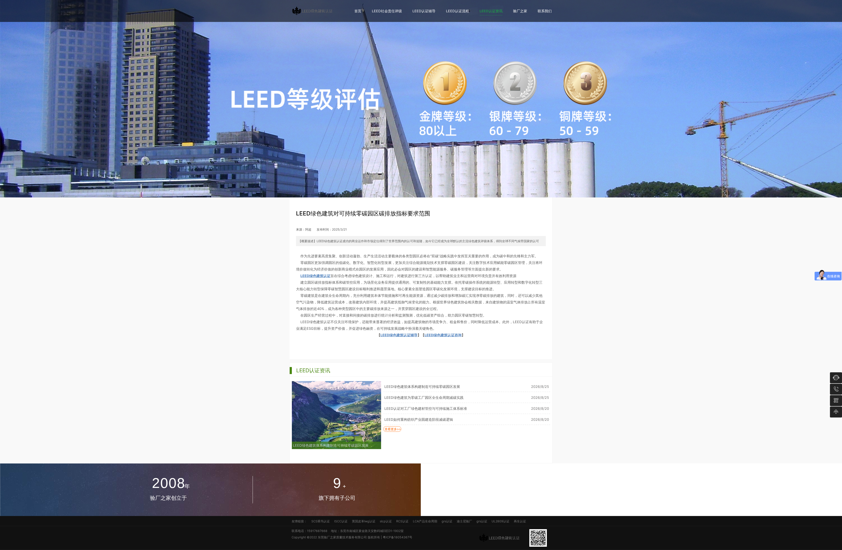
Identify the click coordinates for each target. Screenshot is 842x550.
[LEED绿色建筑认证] (314, 11)
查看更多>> (392, 429)
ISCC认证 (341, 521)
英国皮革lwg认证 (363, 521)
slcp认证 (386, 521)
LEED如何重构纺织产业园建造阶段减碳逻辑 (418, 419)
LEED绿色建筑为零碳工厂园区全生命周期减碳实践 (424, 397)
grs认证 (447, 521)
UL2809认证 (500, 521)
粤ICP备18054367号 (398, 537)
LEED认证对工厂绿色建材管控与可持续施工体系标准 (425, 408)
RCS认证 (402, 521)
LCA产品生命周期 (425, 521)
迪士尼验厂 (464, 521)
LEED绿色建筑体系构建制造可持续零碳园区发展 (331, 445)
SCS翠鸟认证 (320, 521)
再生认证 (520, 521)
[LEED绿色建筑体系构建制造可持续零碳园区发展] (336, 428)
